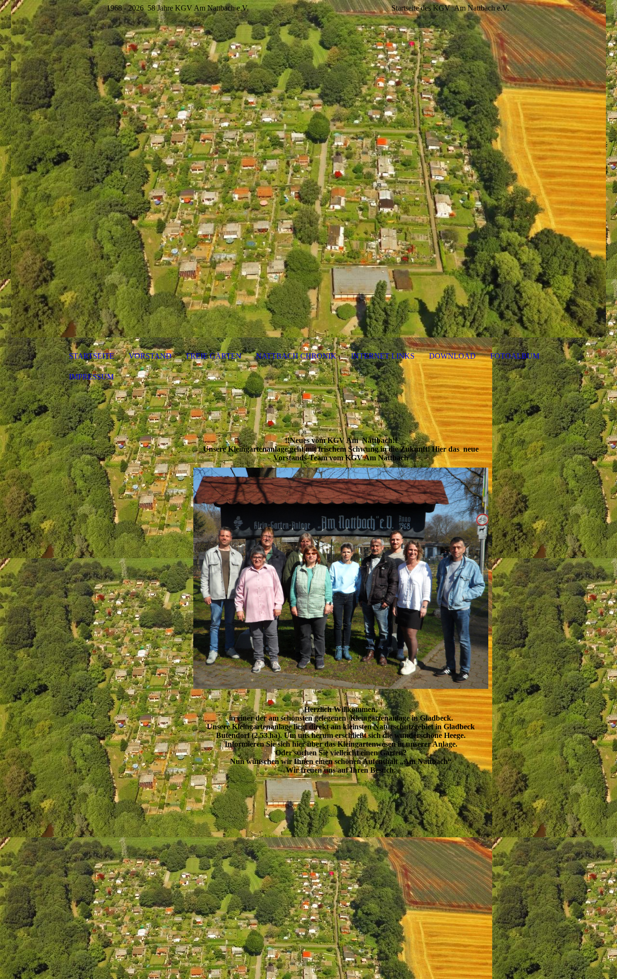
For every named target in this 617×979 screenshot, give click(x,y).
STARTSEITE (91, 356)
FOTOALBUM (514, 356)
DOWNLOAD (452, 356)
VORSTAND (150, 356)
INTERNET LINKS (383, 356)
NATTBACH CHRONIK (296, 356)
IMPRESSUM (91, 377)
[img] (308, 168)
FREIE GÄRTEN (213, 356)
